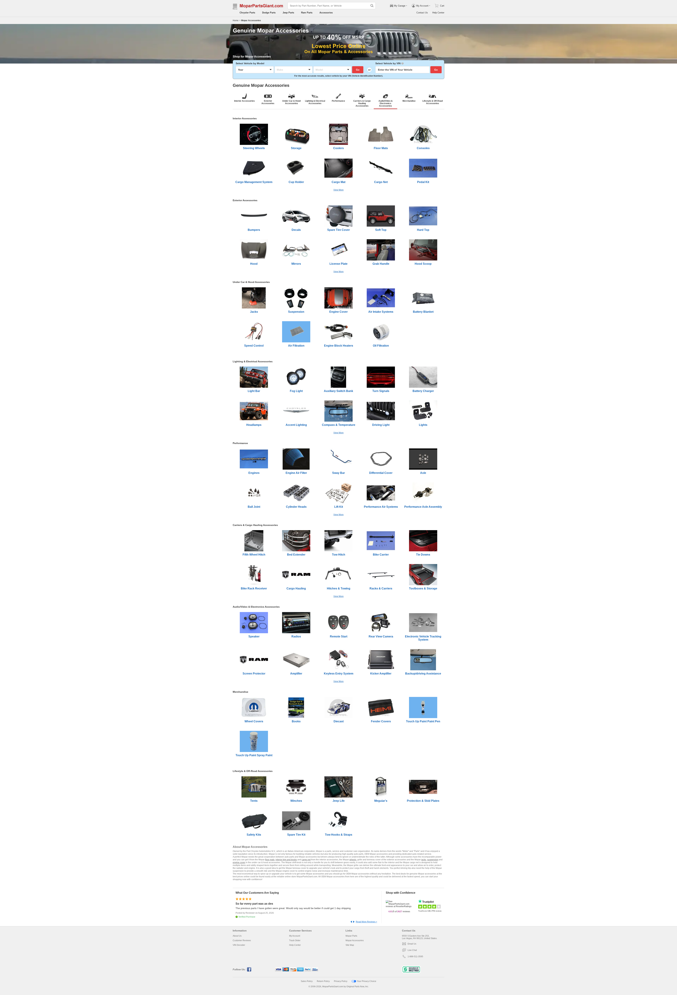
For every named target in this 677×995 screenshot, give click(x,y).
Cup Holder (296, 182)
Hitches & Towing (338, 588)
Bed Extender (296, 554)
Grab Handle (381, 263)
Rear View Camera (381, 636)
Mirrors (296, 263)
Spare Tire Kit (296, 834)
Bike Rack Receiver (254, 588)
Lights (423, 424)
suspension (432, 859)
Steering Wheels (254, 148)
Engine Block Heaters (338, 345)
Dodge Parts (269, 12)
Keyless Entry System (338, 673)
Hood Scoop (423, 263)
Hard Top (423, 229)
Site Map (350, 945)
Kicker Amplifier (380, 673)
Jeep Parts (288, 12)
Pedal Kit (423, 182)
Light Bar (254, 390)
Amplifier (296, 673)
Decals (296, 229)
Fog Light (296, 390)
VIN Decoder (239, 945)
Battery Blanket (423, 311)
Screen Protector (254, 673)
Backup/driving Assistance (423, 673)
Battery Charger (423, 390)
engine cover (239, 862)
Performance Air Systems (381, 506)
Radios (296, 636)
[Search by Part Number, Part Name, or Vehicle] (372, 6)
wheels (352, 859)
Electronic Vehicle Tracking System (423, 638)
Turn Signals (380, 390)
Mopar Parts (351, 936)
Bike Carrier (381, 554)
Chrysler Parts (247, 12)
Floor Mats (381, 148)
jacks (423, 859)
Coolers (338, 148)
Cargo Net (381, 182)
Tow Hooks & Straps (338, 834)
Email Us (412, 944)
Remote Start (338, 636)
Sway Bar (338, 472)
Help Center (438, 12)
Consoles (423, 148)
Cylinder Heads (296, 506)
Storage (296, 148)
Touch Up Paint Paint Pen (423, 721)
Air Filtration (296, 345)
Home (236, 20)
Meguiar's (380, 800)
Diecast (339, 721)
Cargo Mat (338, 182)
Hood (254, 263)
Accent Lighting (296, 424)
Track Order (294, 940)
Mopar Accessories (355, 940)
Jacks (254, 311)
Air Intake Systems (380, 311)
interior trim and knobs (286, 859)
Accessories (326, 12)
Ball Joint (254, 506)
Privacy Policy (340, 981)
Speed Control (254, 345)
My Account (294, 936)
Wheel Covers (254, 721)
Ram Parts (306, 12)
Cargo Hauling (296, 588)
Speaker (254, 636)
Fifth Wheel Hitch (254, 554)
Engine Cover (338, 311)
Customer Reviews (242, 940)
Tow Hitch (338, 554)
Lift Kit (338, 506)
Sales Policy (307, 981)
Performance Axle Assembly (423, 506)
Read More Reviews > (366, 922)
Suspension (296, 311)
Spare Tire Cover (338, 229)
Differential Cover (380, 472)
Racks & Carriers (381, 588)
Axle (423, 472)
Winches (296, 800)
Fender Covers (381, 721)
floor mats (270, 859)
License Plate (338, 263)
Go (357, 69)
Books (296, 721)
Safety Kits (254, 834)
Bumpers (254, 229)
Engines (254, 472)
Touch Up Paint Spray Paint (254, 755)
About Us (237, 936)
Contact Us (422, 12)
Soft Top (380, 229)
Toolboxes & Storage (423, 588)
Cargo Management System (253, 182)
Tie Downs (423, 554)
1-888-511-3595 (415, 956)
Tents (254, 800)
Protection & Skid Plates (423, 800)
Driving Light (380, 424)
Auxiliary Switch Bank (338, 390)
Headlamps (253, 424)
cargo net (306, 859)
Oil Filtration (381, 345)
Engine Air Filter (296, 472)
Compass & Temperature (338, 424)
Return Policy (323, 981)
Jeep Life (339, 800)
